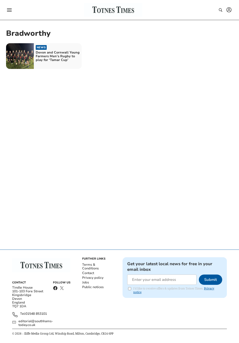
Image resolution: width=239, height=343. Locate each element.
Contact (88, 273)
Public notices (93, 287)
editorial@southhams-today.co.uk (35, 323)
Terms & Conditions (90, 266)
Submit (210, 279)
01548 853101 (36, 314)
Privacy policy (92, 277)
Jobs (85, 282)
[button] (9, 10)
